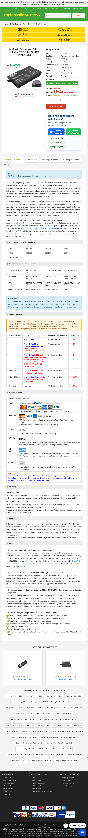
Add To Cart (57, 106)
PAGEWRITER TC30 (52, 289)
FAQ (32, 8)
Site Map (7, 794)
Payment (39, 8)
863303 (66, 253)
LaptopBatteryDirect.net (23, 825)
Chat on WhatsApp (75, 132)
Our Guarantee (9, 783)
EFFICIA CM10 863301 (72, 270)
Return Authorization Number (42, 791)
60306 (10, 249)
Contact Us (25, 8)
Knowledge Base (39, 783)
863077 (10, 253)
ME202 (10, 283)
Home (6, 24)
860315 (29, 249)
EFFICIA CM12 (13, 277)
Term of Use (8, 791)
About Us (16, 8)
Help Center (37, 780)
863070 (66, 249)
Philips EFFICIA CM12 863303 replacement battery (39, 228)
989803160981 (13, 257)
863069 (48, 249)
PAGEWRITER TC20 (33, 289)
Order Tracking (49, 8)
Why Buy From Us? (10, 780)
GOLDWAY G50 (50, 277)
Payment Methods (68, 783)
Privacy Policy (8, 788)
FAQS (6, 165)
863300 (48, 253)
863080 (29, 253)
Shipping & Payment (50, 160)
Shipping (67, 8)
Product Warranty (10, 786)
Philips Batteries (15, 24)
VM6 (65, 289)
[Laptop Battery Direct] (23, 16)
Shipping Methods (68, 778)
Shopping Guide (77, 8)
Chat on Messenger (58, 132)
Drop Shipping (67, 786)
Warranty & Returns (71, 160)
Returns (59, 8)
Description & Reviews (13, 160)
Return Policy (37, 788)
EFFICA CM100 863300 (53, 270)
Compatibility (32, 160)
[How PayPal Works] (66, 815)
